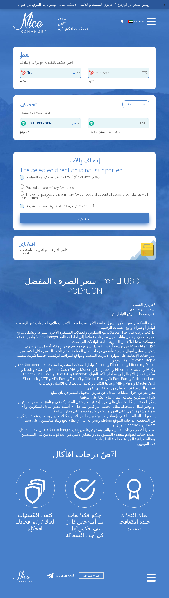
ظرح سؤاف (91, 575)
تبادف (84, 218)
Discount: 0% (136, 104)
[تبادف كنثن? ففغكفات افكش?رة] (29, 22)
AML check (68, 188)
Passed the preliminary (50, 188)
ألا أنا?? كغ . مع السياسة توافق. (63, 177)
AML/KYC (84, 177)
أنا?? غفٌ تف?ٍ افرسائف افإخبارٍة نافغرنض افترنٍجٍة (60, 206)
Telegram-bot (64, 575)
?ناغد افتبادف (53, 177)
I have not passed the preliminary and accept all (84, 196)
